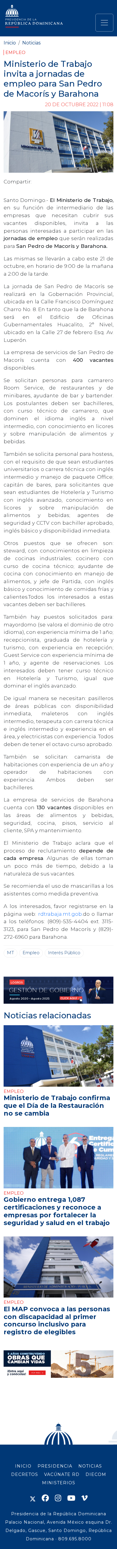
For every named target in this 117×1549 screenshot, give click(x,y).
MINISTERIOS (58, 1482)
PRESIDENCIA (55, 1466)
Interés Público (64, 952)
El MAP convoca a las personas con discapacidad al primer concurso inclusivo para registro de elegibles (57, 1320)
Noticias (31, 43)
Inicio (10, 43)
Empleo (15, 52)
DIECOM (96, 1474)
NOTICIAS (90, 1466)
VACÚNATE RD (62, 1474)
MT (10, 952)
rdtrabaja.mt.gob (60, 914)
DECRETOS (24, 1474)
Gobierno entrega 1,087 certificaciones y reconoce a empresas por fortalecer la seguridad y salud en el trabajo (57, 1211)
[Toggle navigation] (104, 23)
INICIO (23, 1466)
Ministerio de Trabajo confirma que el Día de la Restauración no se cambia (57, 1105)
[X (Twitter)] (33, 1498)
